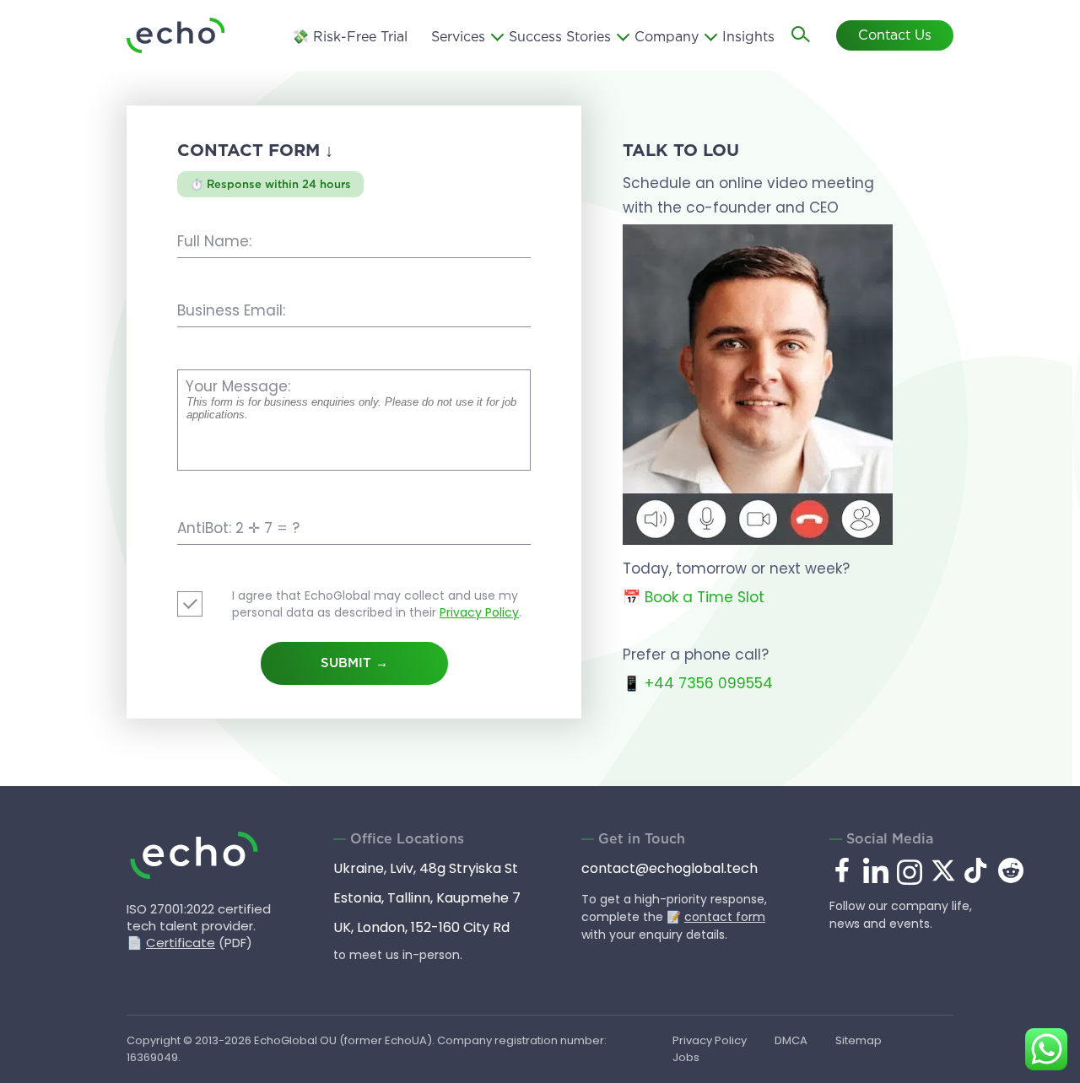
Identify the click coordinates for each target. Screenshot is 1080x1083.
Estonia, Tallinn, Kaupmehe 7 (427, 898)
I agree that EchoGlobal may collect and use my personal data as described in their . (376, 604)
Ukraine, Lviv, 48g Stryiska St (425, 868)
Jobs (685, 1057)
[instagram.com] (909, 882)
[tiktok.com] (977, 878)
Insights (748, 37)
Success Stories (560, 37)
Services (458, 37)
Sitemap (858, 1040)
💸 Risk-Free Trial (350, 37)
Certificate (180, 942)
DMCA (791, 1040)
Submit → (354, 663)
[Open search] (801, 36)
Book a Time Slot (704, 597)
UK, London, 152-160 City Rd (421, 927)
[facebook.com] (842, 871)
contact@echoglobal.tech (669, 868)
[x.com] (943, 878)
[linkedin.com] (875, 882)
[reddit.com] (1010, 878)
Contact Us (895, 36)
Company (666, 37)
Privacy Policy (479, 612)
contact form (724, 916)
